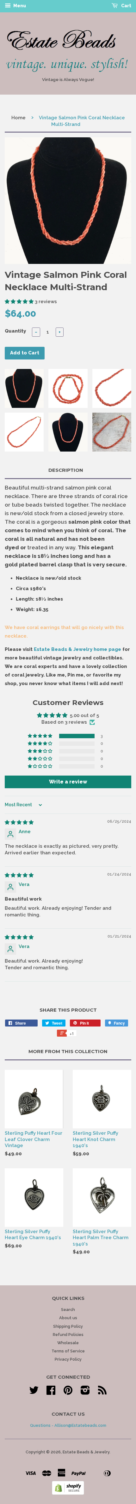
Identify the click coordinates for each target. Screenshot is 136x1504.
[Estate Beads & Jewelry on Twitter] (34, 1392)
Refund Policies (68, 1334)
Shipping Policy (68, 1326)
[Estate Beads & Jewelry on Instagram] (85, 1392)
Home (18, 118)
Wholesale (68, 1342)
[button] (20, 301)
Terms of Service (68, 1351)
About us (68, 1317)
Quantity (15, 331)
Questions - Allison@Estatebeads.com (68, 1425)
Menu (19, 5)
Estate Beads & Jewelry (86, 1452)
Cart (125, 5)
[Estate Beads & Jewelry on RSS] (102, 1392)
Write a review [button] (68, 782)
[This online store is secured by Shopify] (68, 1493)
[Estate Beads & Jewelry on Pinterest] (68, 1392)
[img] (19, 822)
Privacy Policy (68, 1359)
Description (65, 470)
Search (68, 1309)
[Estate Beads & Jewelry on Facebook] (51, 1392)
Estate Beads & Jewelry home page (77, 649)
